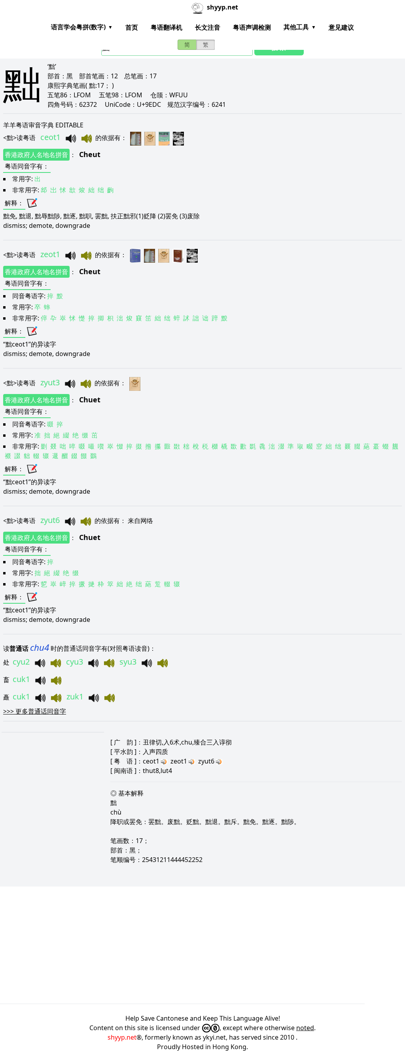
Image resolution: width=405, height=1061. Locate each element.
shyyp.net (122, 1037)
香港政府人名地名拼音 (36, 154)
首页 (131, 27)
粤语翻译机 (166, 27)
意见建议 (341, 27)
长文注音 (207, 27)
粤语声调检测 (252, 27)
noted (305, 1027)
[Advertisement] (202, 945)
